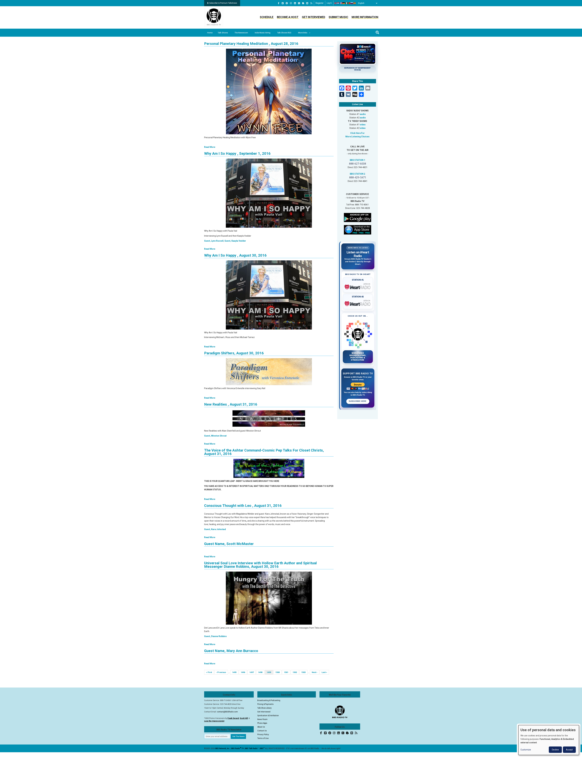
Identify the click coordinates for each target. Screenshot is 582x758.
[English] (335, 3)
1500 (277, 672)
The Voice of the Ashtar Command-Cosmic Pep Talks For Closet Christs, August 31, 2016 (264, 452)
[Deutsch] (343, 3)
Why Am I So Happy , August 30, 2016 (235, 255)
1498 (260, 672)
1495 (234, 672)
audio (363, 114)
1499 (270, 673)
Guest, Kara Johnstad (215, 529)
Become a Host (287, 17)
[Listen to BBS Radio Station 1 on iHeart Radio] (357, 286)
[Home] (214, 17)
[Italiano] (346, 3)
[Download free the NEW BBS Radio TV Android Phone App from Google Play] (357, 217)
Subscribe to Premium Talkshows (223, 3)
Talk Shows (223, 33)
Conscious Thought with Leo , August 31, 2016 (243, 506)
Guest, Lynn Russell (214, 241)
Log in (329, 3)
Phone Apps (262, 723)
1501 (286, 672)
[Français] (341, 3)
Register (320, 3)
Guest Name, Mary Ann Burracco (231, 651)
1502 (295, 672)
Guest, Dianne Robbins (215, 636)
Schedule (266, 17)
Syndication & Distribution (268, 715)
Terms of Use (263, 738)
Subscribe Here (358, 401)
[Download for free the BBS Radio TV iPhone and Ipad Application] (357, 229)
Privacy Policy (263, 734)
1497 (251, 672)
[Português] (349, 3)
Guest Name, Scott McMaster (229, 544)
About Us (261, 727)
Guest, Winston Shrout (215, 436)
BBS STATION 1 (357, 160)
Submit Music (338, 17)
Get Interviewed (313, 17)
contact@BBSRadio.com (227, 712)
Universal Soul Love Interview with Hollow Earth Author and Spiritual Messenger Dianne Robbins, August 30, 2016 (260, 565)
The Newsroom (241, 33)
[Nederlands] (338, 3)
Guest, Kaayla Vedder (235, 241)
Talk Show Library (264, 708)
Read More (209, 147)
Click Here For (357, 133)
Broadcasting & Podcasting (268, 700)
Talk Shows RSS (284, 33)
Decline (555, 749)
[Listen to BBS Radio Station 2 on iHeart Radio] (357, 303)
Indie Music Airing (262, 33)
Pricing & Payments (265, 704)
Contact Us (262, 731)
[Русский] (352, 3)
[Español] (354, 3)
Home (209, 33)
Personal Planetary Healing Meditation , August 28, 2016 (251, 44)
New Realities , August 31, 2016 (230, 404)
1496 (243, 672)
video (363, 124)
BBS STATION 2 (357, 174)
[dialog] (548, 740)
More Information (365, 17)
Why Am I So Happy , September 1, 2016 (237, 153)
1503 (303, 672)
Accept (569, 749)
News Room (262, 719)
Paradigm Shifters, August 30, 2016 (234, 353)
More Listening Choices (357, 136)
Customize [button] (525, 749)
